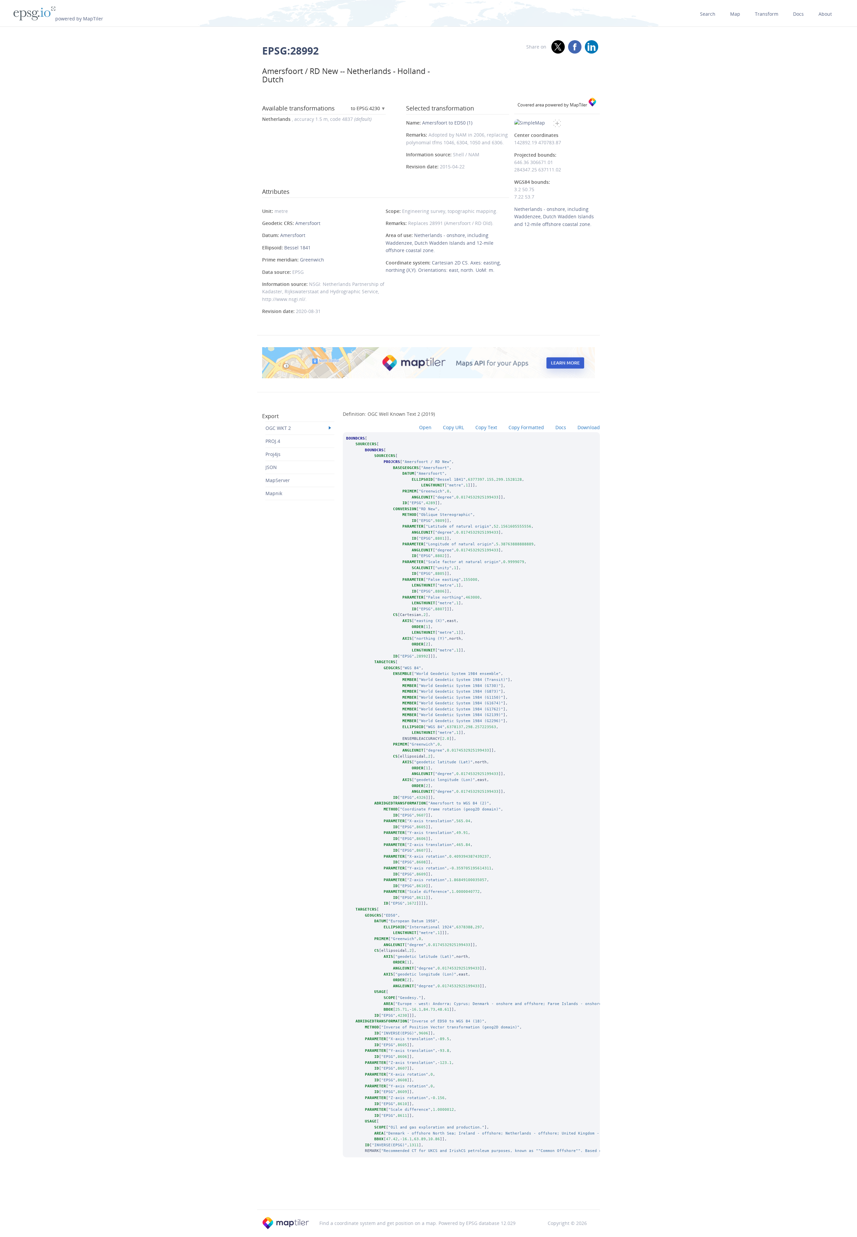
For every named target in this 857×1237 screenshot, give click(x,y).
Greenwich (312, 259)
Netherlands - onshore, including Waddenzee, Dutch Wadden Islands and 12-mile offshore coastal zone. (439, 242)
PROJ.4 (272, 441)
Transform (766, 14)
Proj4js (273, 454)
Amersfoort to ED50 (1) (447, 123)
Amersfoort (307, 223)
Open (425, 427)
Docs (798, 14)
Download (588, 427)
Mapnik (273, 493)
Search (707, 14)
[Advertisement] (428, 1192)
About (825, 14)
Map (735, 14)
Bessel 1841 (297, 247)
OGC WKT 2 (278, 428)
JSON (271, 467)
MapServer (277, 480)
